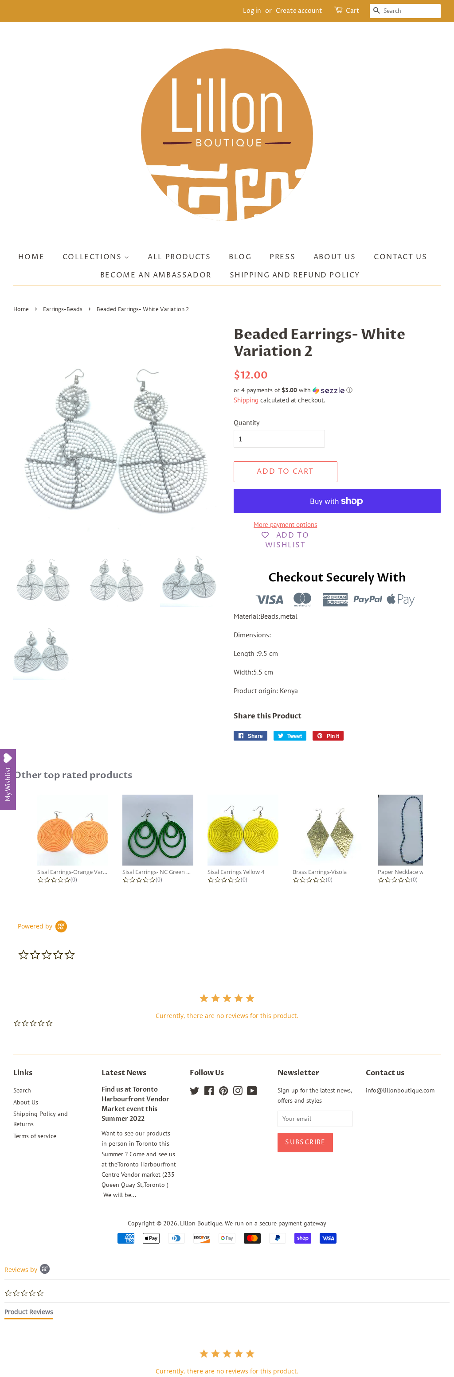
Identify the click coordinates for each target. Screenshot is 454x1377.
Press (282, 257)
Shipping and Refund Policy (295, 275)
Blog (240, 257)
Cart (353, 11)
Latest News (124, 1073)
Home (31, 257)
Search (22, 1090)
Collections (93, 257)
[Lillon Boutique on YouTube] (252, 1092)
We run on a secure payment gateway (275, 1223)
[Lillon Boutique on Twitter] (195, 1092)
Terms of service (34, 1136)
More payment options (285, 524)
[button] (337, 390)
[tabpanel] (227, 1362)
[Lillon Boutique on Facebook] (209, 1092)
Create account (299, 11)
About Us (334, 257)
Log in (252, 11)
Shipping (246, 400)
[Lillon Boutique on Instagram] (238, 1092)
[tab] (28, 1313)
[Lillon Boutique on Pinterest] (223, 1092)
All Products (179, 257)
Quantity (246, 422)
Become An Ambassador (155, 275)
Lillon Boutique (201, 1223)
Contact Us (400, 257)
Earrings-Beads (62, 309)
